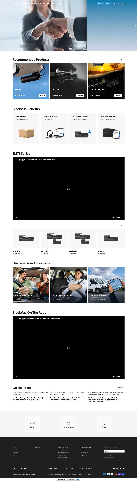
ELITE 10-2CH (101, 251)
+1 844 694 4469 (88, 468)
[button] (118, 3)
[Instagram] (117, 469)
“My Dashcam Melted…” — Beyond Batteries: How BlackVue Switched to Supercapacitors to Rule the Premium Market (103, 399)
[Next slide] (124, 59)
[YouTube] (124, 469)
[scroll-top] (134, 478)
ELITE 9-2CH (16, 251)
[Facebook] (114, 469)
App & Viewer (84, 455)
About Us (37, 447)
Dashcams (33, 3)
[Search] (115, 3)
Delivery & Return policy (86, 447)
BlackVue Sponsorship (63, 447)
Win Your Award (61, 455)
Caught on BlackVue (62, 457)
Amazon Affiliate (61, 450)
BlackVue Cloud (16, 452)
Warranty (83, 450)
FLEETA (108, 3)
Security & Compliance (86, 474)
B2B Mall (100, 3)
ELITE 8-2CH (45, 251)
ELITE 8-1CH (73, 251)
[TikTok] (120, 469)
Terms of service (57, 474)
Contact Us (37, 450)
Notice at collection (61, 479)
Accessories (41, 3)
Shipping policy (65, 474)
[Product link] (26, 238)
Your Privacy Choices (71, 479)
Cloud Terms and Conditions (75, 474)
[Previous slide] (122, 59)
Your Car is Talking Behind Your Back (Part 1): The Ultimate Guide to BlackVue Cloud (65, 398)
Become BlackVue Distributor (64, 452)
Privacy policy (50, 474)
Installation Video (85, 452)
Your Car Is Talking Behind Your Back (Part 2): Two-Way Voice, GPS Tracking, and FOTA (28, 398)
